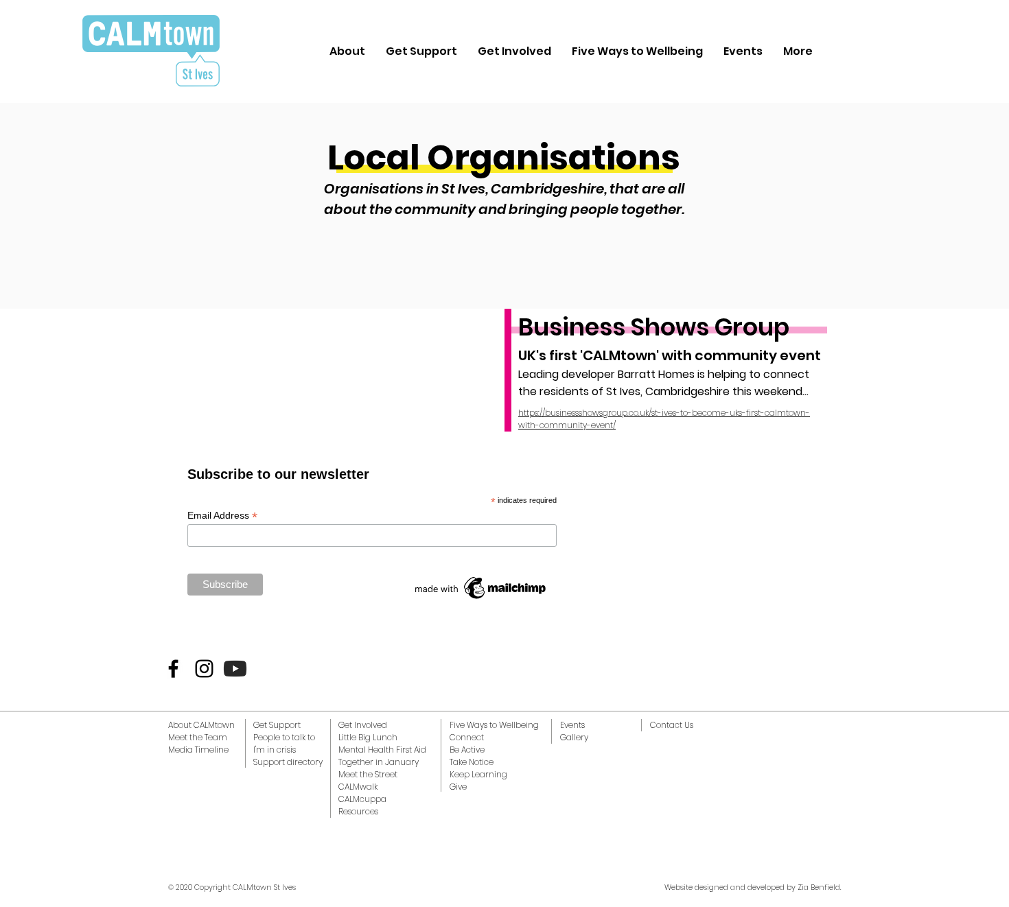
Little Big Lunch (367, 737)
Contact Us (671, 725)
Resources (358, 811)
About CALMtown (201, 725)
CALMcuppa (362, 799)
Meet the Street (367, 774)
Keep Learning (478, 774)
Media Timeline (198, 749)
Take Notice (472, 762)
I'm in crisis (274, 749)
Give (458, 786)
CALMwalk (358, 786)
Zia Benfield (819, 887)
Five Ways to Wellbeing (494, 725)
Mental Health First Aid (382, 749)
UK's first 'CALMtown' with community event (669, 355)
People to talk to (284, 737)
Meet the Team (197, 737)
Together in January (378, 762)
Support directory (288, 762)
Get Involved (362, 725)
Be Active (467, 749)
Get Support (277, 725)
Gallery (574, 737)
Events (572, 725)
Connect (467, 737)
